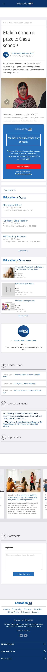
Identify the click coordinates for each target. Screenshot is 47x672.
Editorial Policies (13, 612)
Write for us (28, 609)
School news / (21, 376)
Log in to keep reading (23, 174)
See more (22, 251)
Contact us (35, 612)
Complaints (38, 609)
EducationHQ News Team (23, 53)
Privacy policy (17, 609)
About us (6, 609)
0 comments (9, 190)
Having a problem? (23, 630)
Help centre (25, 612)
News (4, 23)
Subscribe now (23, 166)
